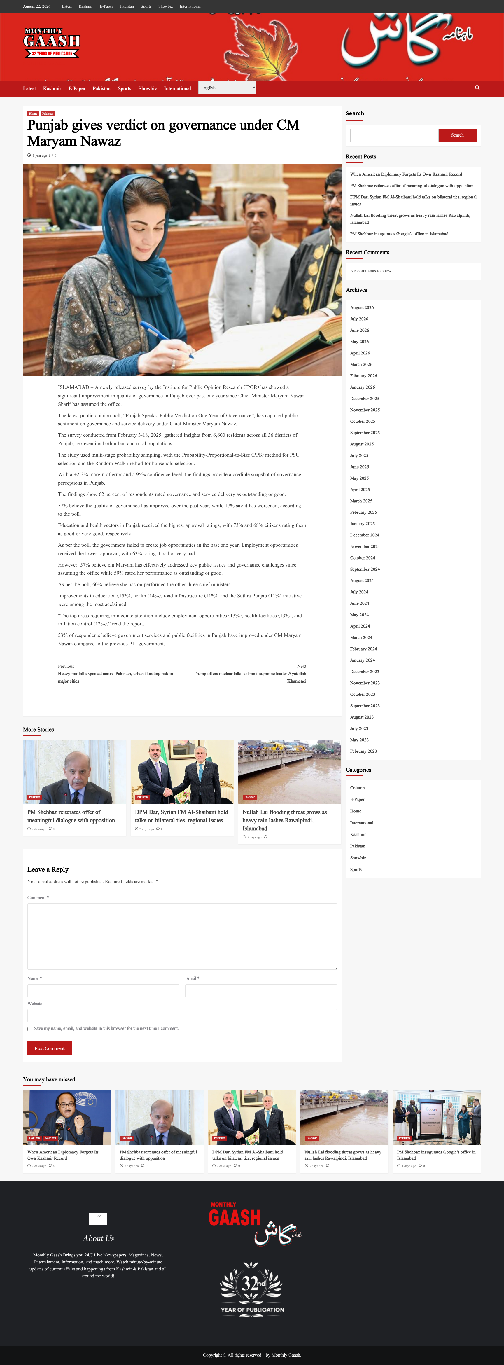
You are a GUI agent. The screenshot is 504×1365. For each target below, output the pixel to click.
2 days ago (39, 829)
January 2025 (362, 524)
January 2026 (362, 387)
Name (34, 979)
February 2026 (363, 376)
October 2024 (362, 558)
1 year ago (40, 155)
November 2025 (365, 410)
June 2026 (359, 330)
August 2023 (362, 717)
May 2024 (359, 615)
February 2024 (363, 649)
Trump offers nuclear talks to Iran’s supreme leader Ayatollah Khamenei (250, 674)
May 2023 (359, 740)
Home (33, 113)
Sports (146, 6)
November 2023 (365, 683)
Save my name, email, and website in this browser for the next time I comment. (106, 1028)
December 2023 (364, 672)
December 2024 (364, 535)
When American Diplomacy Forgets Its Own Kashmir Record (406, 175)
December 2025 (364, 399)
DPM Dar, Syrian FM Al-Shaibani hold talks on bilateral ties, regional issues (181, 816)
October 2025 (362, 421)
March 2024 (361, 638)
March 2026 (361, 364)
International (190, 6)
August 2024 (362, 581)
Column (357, 788)
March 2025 (361, 501)
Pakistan (127, 6)
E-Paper (106, 6)
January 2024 (362, 660)
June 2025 (359, 467)
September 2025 (365, 433)
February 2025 (363, 512)
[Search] (477, 88)
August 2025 (362, 444)
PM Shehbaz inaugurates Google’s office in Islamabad (399, 234)
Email (192, 979)
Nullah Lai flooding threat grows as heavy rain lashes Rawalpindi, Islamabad (285, 820)
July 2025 (359, 455)
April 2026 (360, 353)
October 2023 (362, 694)
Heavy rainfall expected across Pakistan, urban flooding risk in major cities (115, 674)
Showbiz (165, 6)
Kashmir (86, 6)
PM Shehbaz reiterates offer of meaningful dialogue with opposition (71, 816)
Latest (67, 6)
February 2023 (363, 751)
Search (355, 113)
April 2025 (360, 490)
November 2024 (365, 546)
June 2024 (359, 603)
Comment (38, 898)
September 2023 (365, 706)
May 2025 (359, 478)
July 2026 (359, 319)
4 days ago (409, 1166)
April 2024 (360, 626)
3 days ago (254, 837)
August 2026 (362, 308)
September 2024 (365, 569)
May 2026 (359, 342)
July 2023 (359, 729)
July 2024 (359, 592)
